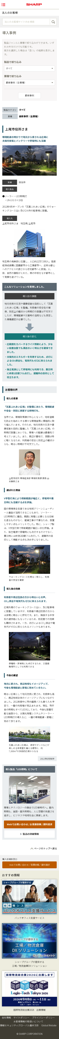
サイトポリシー (21, 1017)
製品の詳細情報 (31, 834)
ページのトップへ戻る (45, 848)
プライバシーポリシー (43, 1017)
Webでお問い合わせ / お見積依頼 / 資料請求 (29, 824)
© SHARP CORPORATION (29, 1033)
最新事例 (29, 95)
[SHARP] (34, 4)
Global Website (49, 1025)
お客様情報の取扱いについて (28, 1021)
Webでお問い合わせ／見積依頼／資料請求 (29, 864)
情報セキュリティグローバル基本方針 (19, 1025)
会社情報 (6, 1017)
